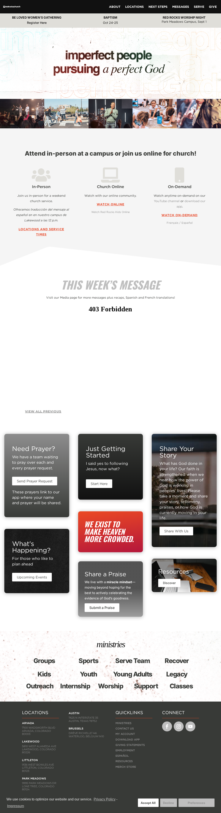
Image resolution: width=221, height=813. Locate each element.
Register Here (37, 22)
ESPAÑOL (122, 756)
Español (187, 223)
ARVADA (28, 723)
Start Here (99, 483)
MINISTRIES (123, 723)
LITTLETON (30, 760)
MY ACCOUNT (125, 734)
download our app (191, 203)
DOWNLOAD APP (127, 739)
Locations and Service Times (41, 231)
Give (213, 7)
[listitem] (110, 466)
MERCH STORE (125, 767)
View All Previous (43, 411)
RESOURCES (124, 761)
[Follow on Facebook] (167, 726)
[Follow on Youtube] (190, 726)
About (114, 7)
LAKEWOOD (30, 741)
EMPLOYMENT (125, 750)
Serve (199, 7)
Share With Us (176, 531)
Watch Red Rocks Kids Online (110, 212)
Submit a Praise (102, 607)
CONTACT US (124, 728)
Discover (169, 583)
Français (172, 223)
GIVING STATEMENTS (130, 745)
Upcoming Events (32, 577)
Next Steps (157, 7)
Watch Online (110, 204)
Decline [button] (168, 803)
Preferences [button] (196, 803)
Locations (134, 7)
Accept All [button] (148, 803)
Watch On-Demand (179, 215)
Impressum (15, 806)
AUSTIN (74, 713)
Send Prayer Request (34, 481)
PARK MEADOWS (34, 778)
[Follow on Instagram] (179, 726)
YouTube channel (167, 201)
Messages (180, 7)
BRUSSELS (76, 728)
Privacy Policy (104, 799)
